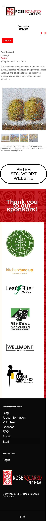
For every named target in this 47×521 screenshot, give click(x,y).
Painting (4, 58)
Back (8, 40)
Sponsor (8, 427)
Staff (6, 441)
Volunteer (9, 422)
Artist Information (14, 417)
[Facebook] (20, 516)
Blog (6, 412)
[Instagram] (23, 516)
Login (6, 459)
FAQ (6, 431)
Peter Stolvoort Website (24, 174)
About (7, 436)
